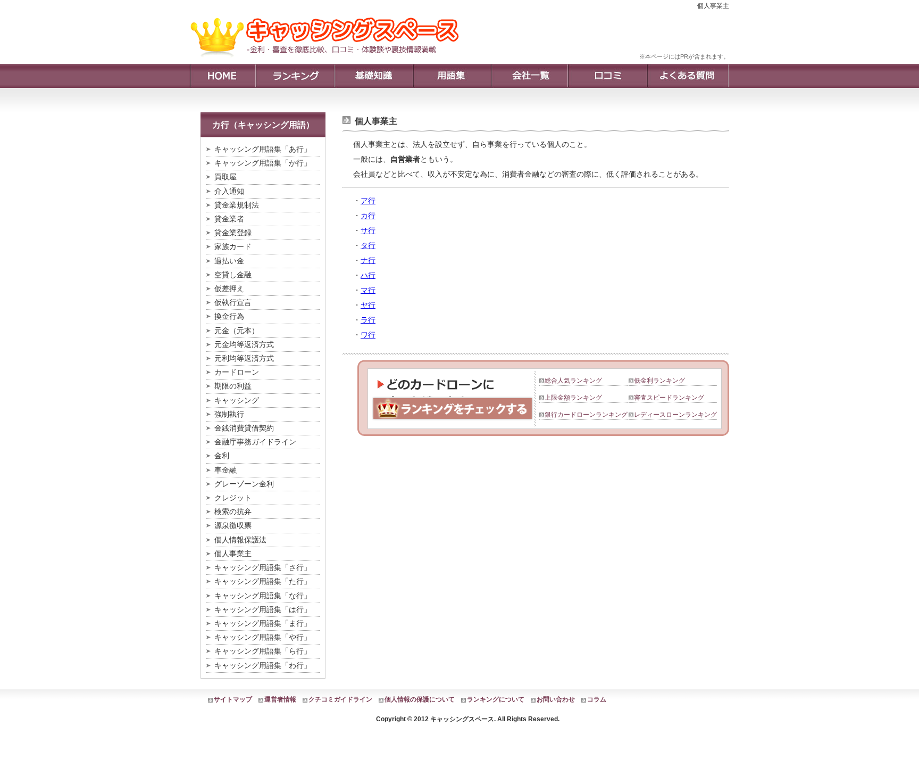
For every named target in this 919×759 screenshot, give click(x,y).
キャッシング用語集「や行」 (262, 637)
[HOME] (222, 76)
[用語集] (452, 76)
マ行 (368, 290)
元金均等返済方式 (244, 344)
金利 (221, 455)
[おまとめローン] (328, 61)
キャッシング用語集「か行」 (262, 163)
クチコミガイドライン (340, 699)
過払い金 (229, 261)
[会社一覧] (529, 76)
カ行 (368, 215)
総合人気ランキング (573, 380)
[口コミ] (607, 76)
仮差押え (229, 288)
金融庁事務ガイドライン (255, 442)
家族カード (233, 246)
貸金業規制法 (236, 205)
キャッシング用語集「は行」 (262, 609)
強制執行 (229, 414)
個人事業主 (233, 553)
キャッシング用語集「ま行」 (262, 623)
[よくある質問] (688, 76)
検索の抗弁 (233, 511)
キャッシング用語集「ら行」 (262, 651)
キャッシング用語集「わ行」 (262, 665)
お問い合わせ (556, 699)
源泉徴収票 (233, 525)
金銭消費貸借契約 (244, 428)
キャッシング (236, 400)
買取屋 (225, 176)
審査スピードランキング (669, 397)
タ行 (368, 245)
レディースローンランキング (675, 414)
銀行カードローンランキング (586, 414)
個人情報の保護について (420, 699)
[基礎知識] (373, 76)
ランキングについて (495, 699)
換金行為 (229, 316)
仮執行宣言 (233, 302)
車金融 (225, 470)
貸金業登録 (233, 232)
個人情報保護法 (240, 539)
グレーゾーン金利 (244, 484)
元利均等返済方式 (244, 358)
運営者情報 (280, 699)
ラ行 (368, 320)
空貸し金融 (233, 274)
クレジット (233, 497)
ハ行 (368, 275)
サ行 (368, 230)
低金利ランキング (659, 380)
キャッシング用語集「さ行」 (262, 567)
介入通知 (229, 191)
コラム (596, 699)
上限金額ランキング (573, 397)
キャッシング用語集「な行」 (262, 595)
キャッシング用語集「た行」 (262, 581)
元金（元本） (236, 330)
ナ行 (368, 260)
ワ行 (368, 335)
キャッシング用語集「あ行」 (262, 149)
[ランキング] (294, 76)
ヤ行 (368, 305)
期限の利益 (233, 386)
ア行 (368, 200)
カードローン (236, 372)
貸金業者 (229, 218)
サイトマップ (233, 699)
